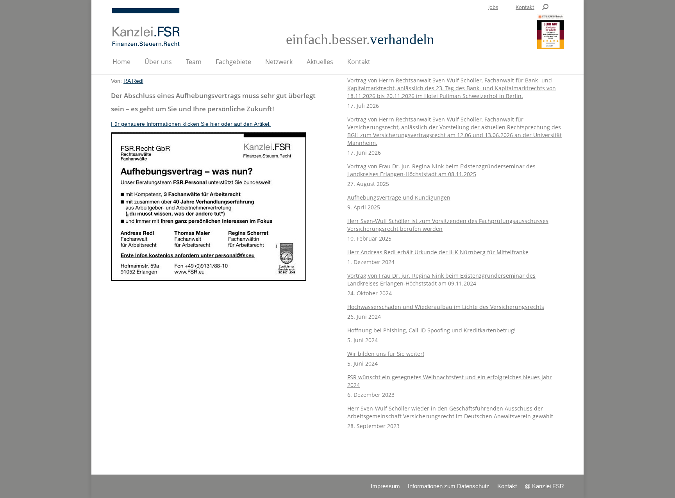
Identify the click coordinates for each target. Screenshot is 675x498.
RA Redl (133, 81)
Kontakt (525, 7)
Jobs (493, 7)
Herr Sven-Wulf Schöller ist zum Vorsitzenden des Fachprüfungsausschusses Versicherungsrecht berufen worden (447, 224)
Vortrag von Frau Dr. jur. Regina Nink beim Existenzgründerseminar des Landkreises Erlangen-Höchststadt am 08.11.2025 (441, 170)
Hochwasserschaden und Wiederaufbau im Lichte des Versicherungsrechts (445, 307)
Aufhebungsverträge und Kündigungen (398, 197)
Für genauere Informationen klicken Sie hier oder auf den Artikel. (191, 124)
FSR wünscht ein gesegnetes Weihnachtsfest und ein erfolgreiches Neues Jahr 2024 (449, 381)
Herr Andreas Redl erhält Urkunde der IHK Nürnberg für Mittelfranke (438, 252)
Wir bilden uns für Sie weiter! (385, 353)
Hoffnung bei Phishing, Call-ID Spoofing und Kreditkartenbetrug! (431, 330)
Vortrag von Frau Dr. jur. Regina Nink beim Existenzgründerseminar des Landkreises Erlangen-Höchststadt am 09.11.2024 (441, 279)
